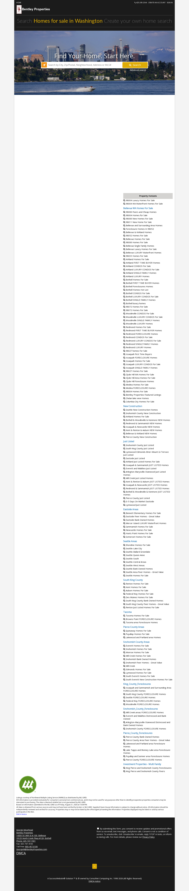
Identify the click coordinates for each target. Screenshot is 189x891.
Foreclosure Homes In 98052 (139, 228)
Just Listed (128, 441)
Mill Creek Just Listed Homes (139, 478)
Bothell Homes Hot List (136, 289)
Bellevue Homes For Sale (137, 239)
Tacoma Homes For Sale (137, 615)
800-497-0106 (31, 846)
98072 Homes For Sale (136, 306)
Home (18, 2)
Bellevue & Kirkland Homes (138, 232)
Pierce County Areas (133, 626)
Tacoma (127, 611)
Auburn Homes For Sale (136, 590)
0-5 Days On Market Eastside (139, 501)
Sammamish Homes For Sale (139, 526)
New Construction (132, 406)
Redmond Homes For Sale (138, 327)
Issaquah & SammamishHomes (147, 465)
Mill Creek (130, 666)
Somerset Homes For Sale (138, 536)
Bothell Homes (142, 283)
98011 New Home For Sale (138, 222)
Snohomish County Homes (145, 728)
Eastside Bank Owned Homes (139, 519)
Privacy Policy (148, 837)
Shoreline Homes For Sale (137, 545)
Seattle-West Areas (135, 565)
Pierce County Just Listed (137, 498)
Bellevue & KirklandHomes (141, 433)
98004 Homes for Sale (136, 215)
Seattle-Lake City (133, 548)
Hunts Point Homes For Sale (139, 533)
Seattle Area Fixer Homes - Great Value (144, 572)
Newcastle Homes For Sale (138, 530)
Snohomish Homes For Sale (138, 649)
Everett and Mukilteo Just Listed (140, 468)
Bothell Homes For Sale (136, 279)
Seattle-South (132, 558)
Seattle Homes (140, 697)
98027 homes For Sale (136, 350)
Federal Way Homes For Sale (139, 593)
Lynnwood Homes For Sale (138, 672)
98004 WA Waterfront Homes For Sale (144, 203)
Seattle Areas (130, 541)
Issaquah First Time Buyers (138, 354)
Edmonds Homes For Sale (138, 669)
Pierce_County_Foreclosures (137, 733)
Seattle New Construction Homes (141, 409)
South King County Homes (145, 694)
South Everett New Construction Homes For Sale (148, 679)
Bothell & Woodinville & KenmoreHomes (147, 420)
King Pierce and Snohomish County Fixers (145, 771)
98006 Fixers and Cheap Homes (140, 212)
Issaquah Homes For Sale (137, 361)
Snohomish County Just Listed (139, 445)
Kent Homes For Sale (135, 587)
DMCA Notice (21, 814)
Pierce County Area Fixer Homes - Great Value (147, 740)
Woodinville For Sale (139, 313)
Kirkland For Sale (138, 266)
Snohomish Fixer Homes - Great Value (143, 662)
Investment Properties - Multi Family (142, 764)
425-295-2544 (141, 2)
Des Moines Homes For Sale (139, 597)
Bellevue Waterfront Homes (143, 252)
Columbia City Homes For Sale (139, 401)
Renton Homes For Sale (136, 583)
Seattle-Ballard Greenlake (137, 551)
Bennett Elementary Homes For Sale (143, 513)
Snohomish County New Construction (143, 413)
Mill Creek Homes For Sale (138, 655)
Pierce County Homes (143, 759)
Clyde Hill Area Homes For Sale (140, 377)
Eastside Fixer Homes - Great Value (142, 516)
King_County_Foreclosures (137, 683)
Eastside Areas (130, 509)
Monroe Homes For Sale (137, 652)
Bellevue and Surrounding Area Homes (143, 225)
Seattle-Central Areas (135, 561)
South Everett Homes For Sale (140, 676)
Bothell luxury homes (135, 303)
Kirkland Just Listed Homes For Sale (142, 461)
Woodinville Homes (142, 320)
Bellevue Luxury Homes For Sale (141, 249)
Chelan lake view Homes (137, 398)
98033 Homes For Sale (136, 256)
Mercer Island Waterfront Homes (145, 523)
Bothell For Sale (137, 293)
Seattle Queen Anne (135, 555)
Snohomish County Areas (136, 641)
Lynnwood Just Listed (135, 504)
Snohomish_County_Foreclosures (140, 708)
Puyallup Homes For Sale (137, 634)
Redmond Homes (143, 330)
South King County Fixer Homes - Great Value (147, 604)
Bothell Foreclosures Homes (139, 286)
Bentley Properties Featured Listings (143, 394)
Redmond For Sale (138, 337)
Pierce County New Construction (141, 437)
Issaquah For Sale (142, 364)
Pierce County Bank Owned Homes (142, 736)
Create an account (156, 2)
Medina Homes (140, 388)
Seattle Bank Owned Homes (139, 568)
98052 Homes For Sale (136, 235)
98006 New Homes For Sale (139, 218)
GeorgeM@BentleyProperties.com (31, 849)
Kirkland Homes (142, 262)
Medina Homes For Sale (136, 384)
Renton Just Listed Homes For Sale (142, 607)
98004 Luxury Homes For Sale (140, 200)
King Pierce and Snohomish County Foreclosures (148, 767)
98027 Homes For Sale (136, 371)
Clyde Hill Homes (139, 381)
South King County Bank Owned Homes (144, 600)
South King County (133, 579)
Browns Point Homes (143, 619)
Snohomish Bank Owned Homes (140, 659)
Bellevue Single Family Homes (139, 245)
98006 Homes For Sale (136, 242)
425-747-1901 (29, 841)
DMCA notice (94, 881)
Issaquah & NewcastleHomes (142, 426)
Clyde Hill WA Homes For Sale (139, 374)
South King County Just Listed (139, 448)
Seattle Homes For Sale (136, 575)
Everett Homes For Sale (137, 645)
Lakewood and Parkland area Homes (143, 637)
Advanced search (138, 69)
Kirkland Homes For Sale (137, 259)
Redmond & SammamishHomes (143, 423)
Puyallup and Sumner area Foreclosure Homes (147, 756)
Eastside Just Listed (135, 458)
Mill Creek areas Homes (144, 712)
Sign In (170, 2)
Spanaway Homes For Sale (138, 630)
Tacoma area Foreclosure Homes (141, 622)
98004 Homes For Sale (136, 391)
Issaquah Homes (141, 357)
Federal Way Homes (142, 700)
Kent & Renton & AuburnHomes (143, 430)
